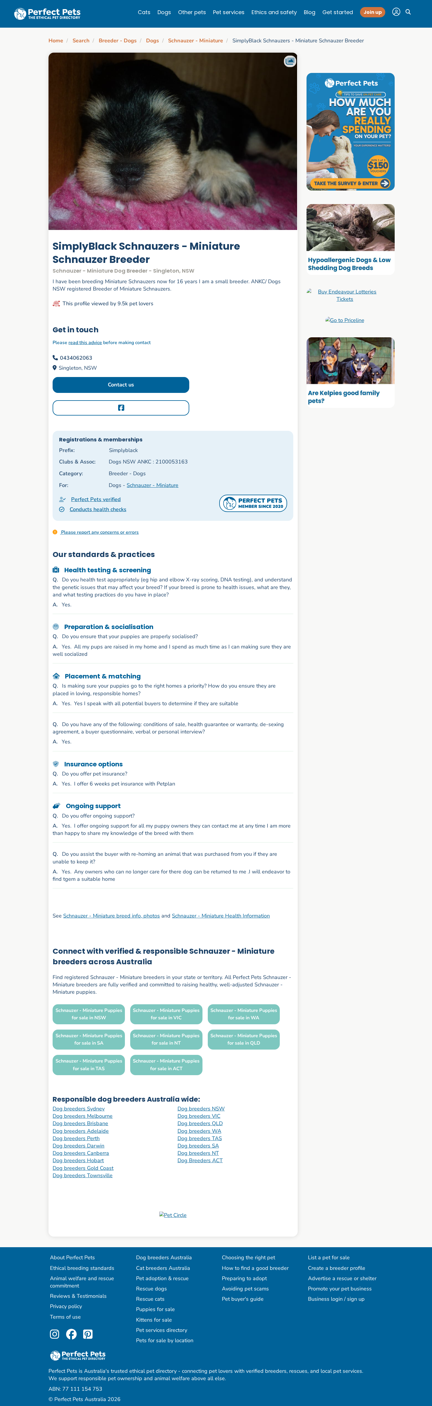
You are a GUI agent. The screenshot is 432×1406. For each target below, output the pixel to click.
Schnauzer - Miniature (195, 40)
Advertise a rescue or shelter (342, 1278)
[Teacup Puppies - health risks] (351, 131)
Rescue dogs (151, 1288)
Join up (373, 12)
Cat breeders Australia (163, 1268)
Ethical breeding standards (82, 1268)
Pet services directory (161, 1330)
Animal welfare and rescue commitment (82, 1282)
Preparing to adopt (244, 1278)
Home (55, 40)
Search (81, 40)
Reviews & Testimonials (78, 1296)
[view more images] (173, 141)
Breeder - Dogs (118, 40)
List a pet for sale (329, 1257)
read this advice (85, 342)
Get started (337, 12)
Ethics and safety (274, 12)
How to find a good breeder (255, 1268)
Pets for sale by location (164, 1340)
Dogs (164, 12)
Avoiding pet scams (245, 1288)
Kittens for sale (154, 1319)
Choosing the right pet (248, 1257)
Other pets (192, 12)
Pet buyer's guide (243, 1298)
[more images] (290, 61)
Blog (309, 12)
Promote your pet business (340, 1288)
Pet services (229, 12)
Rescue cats (150, 1298)
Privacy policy (66, 1306)
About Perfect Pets (72, 1257)
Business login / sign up (336, 1298)
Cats (144, 12)
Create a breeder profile (336, 1268)
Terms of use (65, 1316)
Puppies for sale (155, 1309)
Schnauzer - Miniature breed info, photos (111, 915)
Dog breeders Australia (164, 1257)
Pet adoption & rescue (162, 1278)
